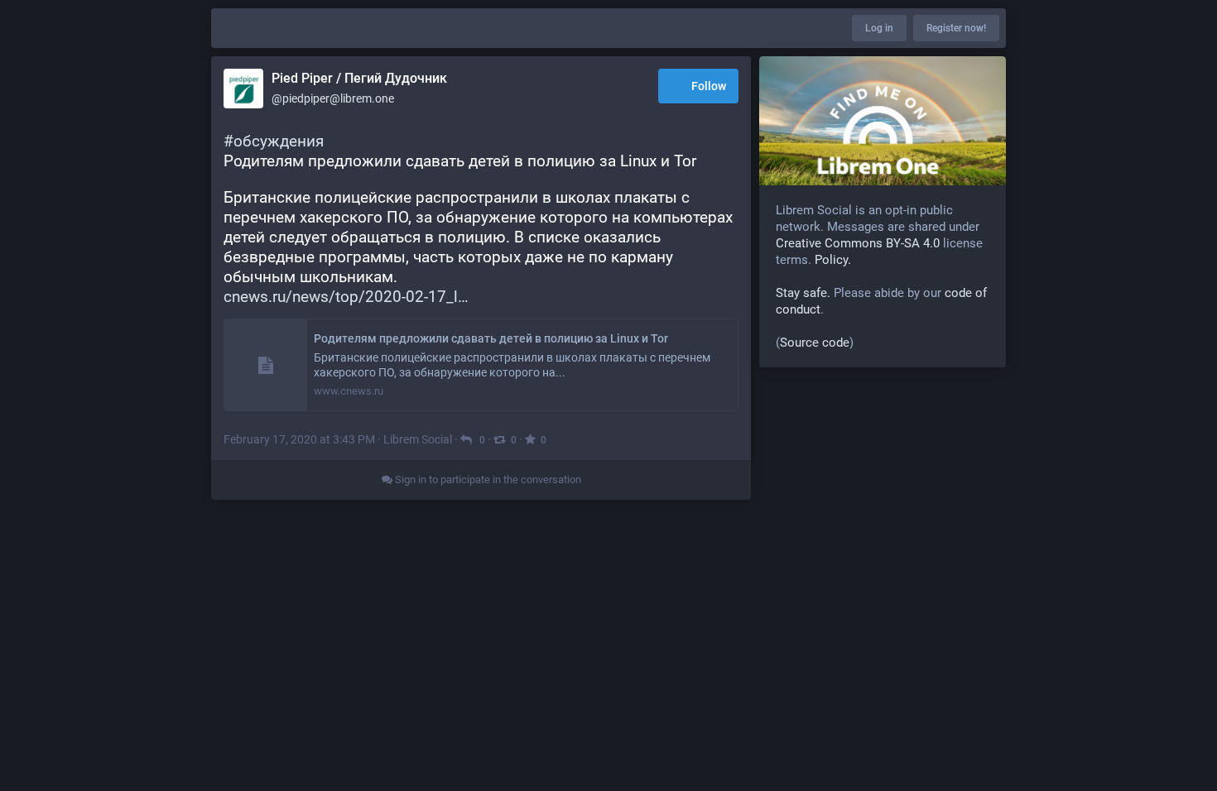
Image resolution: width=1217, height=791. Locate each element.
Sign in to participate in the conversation (486, 479)
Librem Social (417, 439)
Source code (814, 342)
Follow (708, 86)
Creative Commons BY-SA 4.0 (858, 243)
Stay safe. (803, 292)
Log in (879, 28)
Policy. (833, 259)
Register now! (956, 28)
